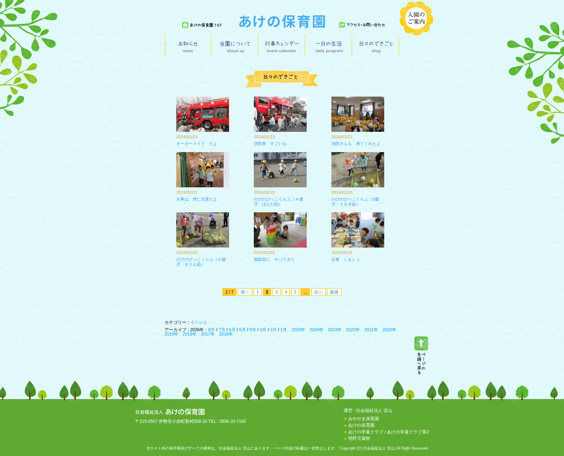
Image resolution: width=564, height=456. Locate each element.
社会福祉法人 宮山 (374, 410)
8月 (212, 329)
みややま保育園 (363, 418)
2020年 (389, 329)
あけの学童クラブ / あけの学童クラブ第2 (388, 431)
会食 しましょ (345, 259)
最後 (334, 292)
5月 (243, 329)
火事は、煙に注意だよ (196, 199)
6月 (233, 329)
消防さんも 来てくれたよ (356, 143)
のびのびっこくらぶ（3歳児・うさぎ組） (355, 201)
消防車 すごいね (270, 143)
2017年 (208, 334)
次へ (318, 292)
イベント (199, 322)
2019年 (171, 334)
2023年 (335, 329)
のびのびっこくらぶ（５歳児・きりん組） (201, 262)
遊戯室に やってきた (274, 259)
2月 (274, 329)
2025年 (298, 329)
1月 (283, 329)
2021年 (371, 329)
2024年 (316, 329)
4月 (253, 329)
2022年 (353, 329)
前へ (245, 292)
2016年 (226, 334)
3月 (264, 329)
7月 (222, 329)
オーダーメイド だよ (196, 143)
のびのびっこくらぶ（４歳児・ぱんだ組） (278, 201)
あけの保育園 (361, 425)
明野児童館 (359, 438)
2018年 (190, 334)
